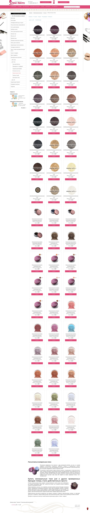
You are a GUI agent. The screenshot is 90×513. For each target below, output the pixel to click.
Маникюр (13, 18)
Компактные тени (16, 70)
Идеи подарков (14, 55)
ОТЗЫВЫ (19, 6)
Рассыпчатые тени (17, 73)
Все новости (23, 107)
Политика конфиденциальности (27, 502)
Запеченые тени (16, 77)
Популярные (44, 16)
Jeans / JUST (31, 20)
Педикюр (13, 86)
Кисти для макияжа (15, 27)
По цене (35, 16)
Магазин (30, 12)
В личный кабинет (63, 2)
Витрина (50, 16)
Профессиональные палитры (17, 40)
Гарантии (18, 502)
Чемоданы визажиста (15, 47)
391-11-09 (16, 505)
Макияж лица (13, 38)
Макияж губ (13, 36)
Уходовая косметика (15, 84)
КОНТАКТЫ (48, 6)
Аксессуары (13, 20)
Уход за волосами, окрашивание (18, 24)
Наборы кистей (14, 29)
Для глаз (13, 61)
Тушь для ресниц (16, 64)
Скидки (39, 16)
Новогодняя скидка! (13, 93)
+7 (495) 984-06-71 (33, 3)
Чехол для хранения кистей (17, 31)
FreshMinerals (38, 20)
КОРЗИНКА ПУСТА (45, 2)
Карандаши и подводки (18, 66)
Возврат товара (13, 502)
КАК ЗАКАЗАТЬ (26, 6)
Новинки (30, 16)
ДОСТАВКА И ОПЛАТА (34, 6)
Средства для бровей (17, 68)
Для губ (13, 79)
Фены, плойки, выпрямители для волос (18, 50)
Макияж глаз (13, 33)
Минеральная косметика (16, 57)
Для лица (14, 59)
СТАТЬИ (42, 6)
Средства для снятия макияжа (17, 45)
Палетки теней (16, 75)
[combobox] (72, 7)
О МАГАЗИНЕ (13, 6)
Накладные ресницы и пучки (17, 22)
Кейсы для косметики (15, 42)
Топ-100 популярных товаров (18, 15)
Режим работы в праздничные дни (16, 101)
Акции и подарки (14, 53)
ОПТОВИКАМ (54, 6)
